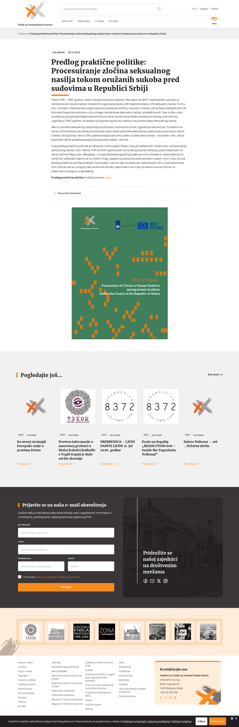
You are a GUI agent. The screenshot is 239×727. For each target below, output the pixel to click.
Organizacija (24, 558)
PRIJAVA (66, 587)
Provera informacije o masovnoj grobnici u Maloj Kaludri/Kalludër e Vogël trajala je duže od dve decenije (35, 450)
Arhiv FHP (67, 21)
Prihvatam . (51, 577)
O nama (99, 21)
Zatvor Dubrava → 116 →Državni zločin (159, 444)
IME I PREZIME (24, 525)
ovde (108, 177)
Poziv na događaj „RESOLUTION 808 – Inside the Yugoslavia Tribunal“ (117, 448)
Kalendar (59, 52)
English (204, 8)
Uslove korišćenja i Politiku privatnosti (58, 577)
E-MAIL (21, 541)
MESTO (71, 558)
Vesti (21, 435)
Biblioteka (84, 21)
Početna (22, 33)
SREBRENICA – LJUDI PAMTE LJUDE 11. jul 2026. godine (76, 446)
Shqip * (215, 8)
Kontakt (113, 21)
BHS (194, 8)
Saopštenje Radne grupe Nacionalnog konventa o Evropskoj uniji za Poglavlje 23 (203, 448)
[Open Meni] (214, 21)
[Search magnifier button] (159, 9)
